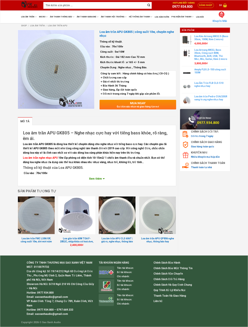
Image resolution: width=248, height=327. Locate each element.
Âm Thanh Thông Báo (61, 17)
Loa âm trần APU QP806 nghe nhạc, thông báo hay (157, 240)
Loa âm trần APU (57, 25)
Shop (24, 25)
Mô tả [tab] (25, 121)
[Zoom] (22, 105)
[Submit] (149, 5)
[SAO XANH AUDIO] (29, 5)
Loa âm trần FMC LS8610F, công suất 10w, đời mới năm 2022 (36, 241)
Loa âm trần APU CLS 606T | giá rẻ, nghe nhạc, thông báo (117, 240)
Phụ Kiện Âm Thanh (181, 17)
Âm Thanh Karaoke (86, 17)
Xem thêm (95, 178)
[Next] (175, 224)
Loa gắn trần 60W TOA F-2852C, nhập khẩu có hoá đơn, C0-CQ (76, 241)
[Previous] (17, 224)
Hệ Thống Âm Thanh (139, 17)
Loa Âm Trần (27, 17)
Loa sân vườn (162, 17)
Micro (42, 17)
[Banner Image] (205, 119)
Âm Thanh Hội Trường (112, 17)
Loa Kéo (200, 17)
